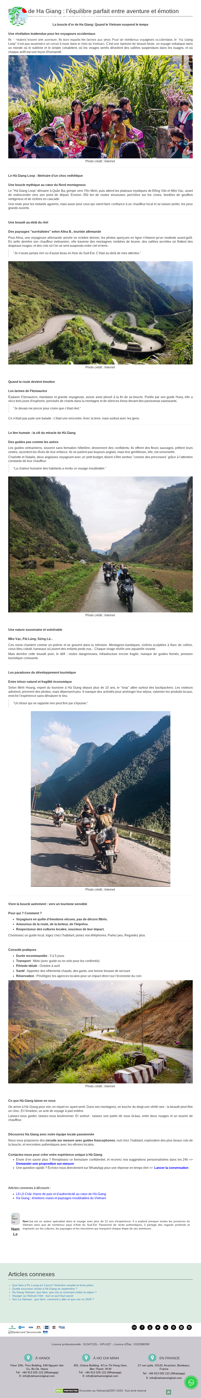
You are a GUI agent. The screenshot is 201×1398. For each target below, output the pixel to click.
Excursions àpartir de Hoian (73, 40)
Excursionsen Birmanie (159, 40)
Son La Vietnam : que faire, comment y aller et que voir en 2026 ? (53, 1299)
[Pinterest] (165, 1327)
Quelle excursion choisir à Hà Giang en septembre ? (44, 1288)
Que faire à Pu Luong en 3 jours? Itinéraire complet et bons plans (52, 1285)
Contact (189, 4)
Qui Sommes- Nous (124, 4)
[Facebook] (142, 1327)
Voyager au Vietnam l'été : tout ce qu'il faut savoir (42, 1295)
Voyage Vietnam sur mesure (155, 4)
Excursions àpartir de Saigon (97, 40)
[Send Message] (191, 1382)
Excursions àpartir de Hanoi (28, 40)
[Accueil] (14, 40)
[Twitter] (157, 1327)
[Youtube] (150, 1327)
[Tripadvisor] (134, 1327)
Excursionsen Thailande (180, 40)
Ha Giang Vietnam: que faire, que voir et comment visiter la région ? (54, 1292)
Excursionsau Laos (118, 40)
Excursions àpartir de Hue (51, 40)
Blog (177, 4)
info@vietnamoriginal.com (39, 1375)
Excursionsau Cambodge (138, 40)
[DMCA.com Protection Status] (67, 1390)
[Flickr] (181, 1327)
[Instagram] (189, 1327)
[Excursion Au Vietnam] (55, 15)
